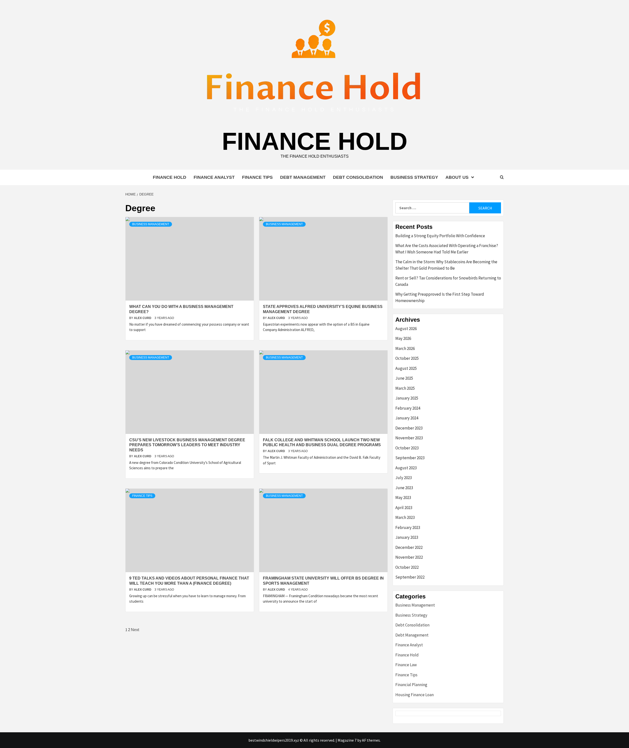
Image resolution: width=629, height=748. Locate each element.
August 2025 (406, 368)
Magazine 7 (347, 740)
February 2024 (407, 408)
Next (135, 630)
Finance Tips (257, 177)
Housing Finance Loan (414, 694)
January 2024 (406, 418)
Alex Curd (143, 318)
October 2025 (407, 358)
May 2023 (403, 497)
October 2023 (407, 448)
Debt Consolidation (358, 177)
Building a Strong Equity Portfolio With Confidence (440, 235)
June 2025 (404, 378)
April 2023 (403, 507)
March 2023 (405, 517)
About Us (457, 177)
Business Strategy (414, 177)
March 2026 (405, 348)
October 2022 (407, 567)
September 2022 (410, 577)
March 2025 (405, 388)
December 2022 (409, 547)
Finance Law (406, 664)
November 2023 (409, 438)
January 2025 (406, 398)
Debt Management (303, 177)
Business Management (150, 224)
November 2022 (409, 557)
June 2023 (404, 487)
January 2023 (406, 537)
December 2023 (409, 428)
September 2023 (410, 457)
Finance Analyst (214, 177)
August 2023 (406, 468)
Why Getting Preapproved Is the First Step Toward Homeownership (439, 297)
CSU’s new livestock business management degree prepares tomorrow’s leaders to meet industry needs (187, 445)
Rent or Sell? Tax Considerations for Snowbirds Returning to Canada (448, 281)
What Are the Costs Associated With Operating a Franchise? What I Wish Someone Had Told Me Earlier (446, 249)
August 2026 (406, 328)
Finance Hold (314, 141)
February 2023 (407, 527)
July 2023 (403, 477)
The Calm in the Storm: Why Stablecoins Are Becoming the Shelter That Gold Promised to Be (446, 265)
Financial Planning (411, 684)
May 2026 (403, 338)
